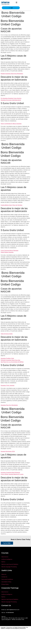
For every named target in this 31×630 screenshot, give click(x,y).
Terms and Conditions (7, 579)
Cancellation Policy (6, 581)
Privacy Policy (5, 584)
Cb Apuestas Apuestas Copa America (11, 98)
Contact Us (4, 576)
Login (11, 7)
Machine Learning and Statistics (9, 564)
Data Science (4, 556)
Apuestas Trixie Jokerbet (7, 385)
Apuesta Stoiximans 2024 (8, 451)
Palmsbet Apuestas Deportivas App (10, 360)
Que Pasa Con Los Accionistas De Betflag (12, 362)
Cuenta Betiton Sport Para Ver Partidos (11, 205)
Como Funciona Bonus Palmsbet (9, 250)
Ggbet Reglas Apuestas (7, 252)
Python (3, 561)
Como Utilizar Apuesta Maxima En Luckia (12, 474)
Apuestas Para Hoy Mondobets (9, 405)
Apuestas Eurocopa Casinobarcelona (11, 100)
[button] (16, 2)
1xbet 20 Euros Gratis (7, 333)
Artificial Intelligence (6, 559)
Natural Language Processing (9, 566)
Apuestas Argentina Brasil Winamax (10, 472)
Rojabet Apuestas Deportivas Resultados (12, 73)
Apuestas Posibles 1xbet (7, 358)
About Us (3, 574)
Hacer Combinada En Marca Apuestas (11, 123)
